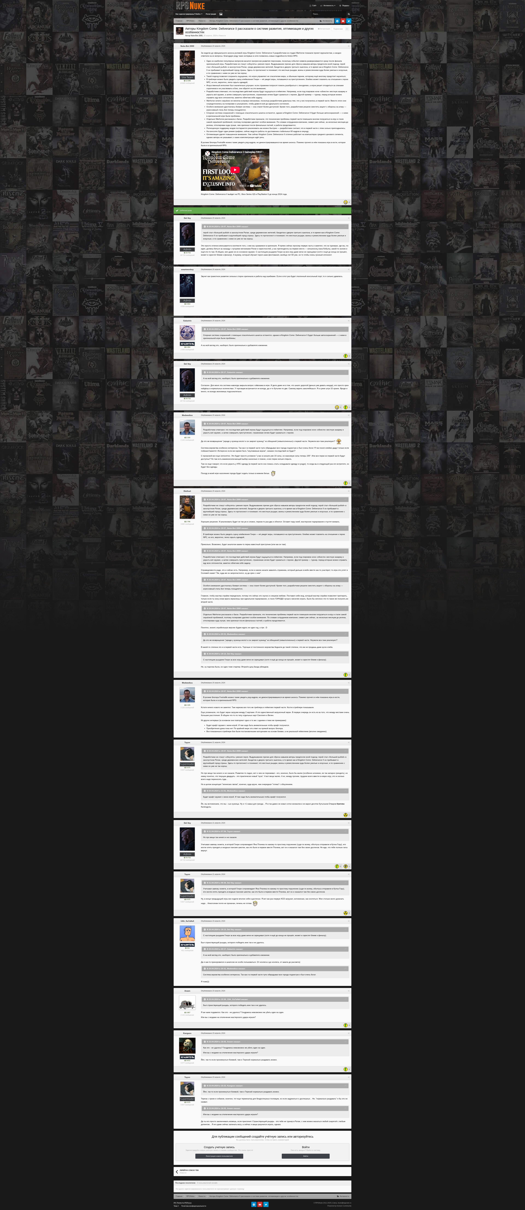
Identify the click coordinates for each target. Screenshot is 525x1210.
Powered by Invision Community (339, 1206)
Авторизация (325, 29)
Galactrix (187, 321)
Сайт (314, 6)
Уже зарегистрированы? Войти (188, 14)
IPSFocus (188, 1203)
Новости (222, 36)
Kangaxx (187, 1033)
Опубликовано (213, 46)
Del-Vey (187, 218)
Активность (328, 6)
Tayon (187, 742)
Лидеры (345, 6)
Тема (176, 1206)
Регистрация (211, 14)
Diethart (187, 491)
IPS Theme (178, 1203)
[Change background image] (221, 14)
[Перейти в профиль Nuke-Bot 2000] (179, 31)
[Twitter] (348, 21)
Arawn (187, 991)
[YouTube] (343, 21)
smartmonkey (187, 269)
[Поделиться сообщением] (348, 46)
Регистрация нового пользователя (219, 1156)
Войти (305, 1156)
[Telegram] (337, 21)
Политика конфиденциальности (193, 1206)
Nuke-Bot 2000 (196, 36)
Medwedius (187, 415)
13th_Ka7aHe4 (187, 921)
